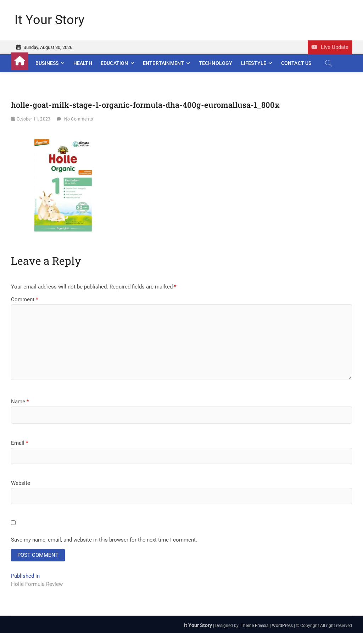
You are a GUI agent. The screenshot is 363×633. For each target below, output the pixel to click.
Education (114, 63)
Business (47, 63)
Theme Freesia (255, 625)
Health (82, 63)
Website (20, 483)
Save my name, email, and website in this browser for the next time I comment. (104, 540)
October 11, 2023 (33, 119)
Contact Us (296, 63)
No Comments (78, 119)
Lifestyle (254, 63)
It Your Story (49, 19)
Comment (24, 299)
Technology (216, 63)
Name (20, 401)
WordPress (282, 625)
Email (19, 443)
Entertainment (163, 63)
